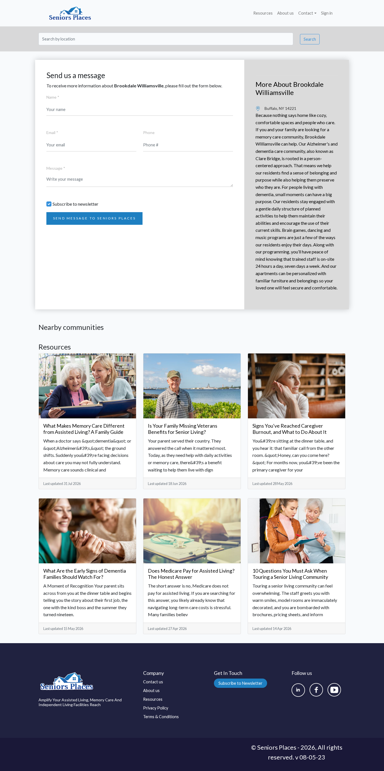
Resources (263, 13)
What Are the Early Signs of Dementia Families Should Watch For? (84, 574)
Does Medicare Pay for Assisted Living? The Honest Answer (191, 574)
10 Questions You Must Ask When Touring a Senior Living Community (290, 574)
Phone (149, 132)
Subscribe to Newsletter (240, 683)
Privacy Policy (155, 708)
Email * (52, 132)
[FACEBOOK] (316, 690)
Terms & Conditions (161, 716)
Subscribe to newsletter (75, 204)
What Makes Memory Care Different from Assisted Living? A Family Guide (84, 429)
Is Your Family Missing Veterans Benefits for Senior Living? (182, 429)
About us (285, 13)
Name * (52, 97)
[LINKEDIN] (298, 690)
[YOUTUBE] (334, 690)
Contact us (153, 681)
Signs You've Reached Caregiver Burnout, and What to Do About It (289, 429)
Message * (55, 168)
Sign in (327, 13)
